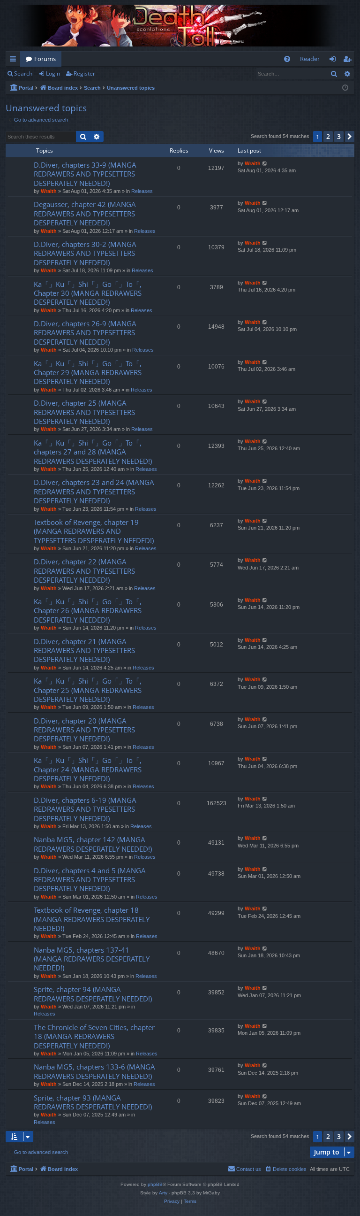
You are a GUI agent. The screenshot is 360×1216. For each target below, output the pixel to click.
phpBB (155, 1184)
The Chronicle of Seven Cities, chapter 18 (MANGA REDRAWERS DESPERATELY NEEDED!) (94, 1036)
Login (53, 73)
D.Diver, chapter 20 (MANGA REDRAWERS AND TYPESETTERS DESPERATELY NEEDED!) (84, 730)
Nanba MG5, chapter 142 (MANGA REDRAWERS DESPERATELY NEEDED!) (93, 844)
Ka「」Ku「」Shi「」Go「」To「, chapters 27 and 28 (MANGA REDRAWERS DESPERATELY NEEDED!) (93, 452)
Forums (45, 58)
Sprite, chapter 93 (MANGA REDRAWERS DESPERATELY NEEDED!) (93, 1102)
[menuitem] (287, 59)
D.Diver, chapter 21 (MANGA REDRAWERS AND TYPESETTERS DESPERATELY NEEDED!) (84, 650)
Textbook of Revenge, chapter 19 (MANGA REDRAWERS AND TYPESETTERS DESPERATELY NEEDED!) (94, 531)
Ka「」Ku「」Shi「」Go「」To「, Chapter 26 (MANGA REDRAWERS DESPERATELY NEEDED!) (88, 610)
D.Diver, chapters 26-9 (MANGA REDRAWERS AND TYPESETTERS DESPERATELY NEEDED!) (85, 332)
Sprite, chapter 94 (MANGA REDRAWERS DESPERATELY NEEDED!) (93, 994)
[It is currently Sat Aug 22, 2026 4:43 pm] (345, 88)
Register (84, 73)
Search (23, 73)
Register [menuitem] (349, 60)
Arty (163, 1192)
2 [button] (328, 136)
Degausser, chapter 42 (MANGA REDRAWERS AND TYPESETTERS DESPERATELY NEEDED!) (85, 213)
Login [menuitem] (334, 60)
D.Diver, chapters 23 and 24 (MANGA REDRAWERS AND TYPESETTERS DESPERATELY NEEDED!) (94, 491)
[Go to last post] (265, 163)
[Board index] (180, 25)
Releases (142, 191)
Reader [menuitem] (310, 58)
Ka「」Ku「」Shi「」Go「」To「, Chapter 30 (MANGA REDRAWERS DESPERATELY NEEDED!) (88, 293)
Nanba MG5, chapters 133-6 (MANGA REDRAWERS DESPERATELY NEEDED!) (94, 1071)
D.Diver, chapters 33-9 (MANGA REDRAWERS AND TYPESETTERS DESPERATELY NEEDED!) (85, 174)
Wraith (49, 191)
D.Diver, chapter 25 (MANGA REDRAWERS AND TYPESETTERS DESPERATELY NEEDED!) (84, 412)
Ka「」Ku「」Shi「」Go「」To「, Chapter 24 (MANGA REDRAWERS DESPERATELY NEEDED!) (88, 769)
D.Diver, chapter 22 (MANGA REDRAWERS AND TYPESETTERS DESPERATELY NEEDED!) (84, 571)
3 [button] (339, 136)
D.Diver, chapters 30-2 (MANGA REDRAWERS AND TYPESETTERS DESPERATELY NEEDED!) (85, 253)
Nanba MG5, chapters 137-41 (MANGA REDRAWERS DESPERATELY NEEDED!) (92, 959)
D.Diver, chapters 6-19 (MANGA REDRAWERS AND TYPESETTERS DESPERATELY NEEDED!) (85, 809)
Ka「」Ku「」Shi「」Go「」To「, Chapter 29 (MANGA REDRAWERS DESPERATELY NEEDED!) (88, 372)
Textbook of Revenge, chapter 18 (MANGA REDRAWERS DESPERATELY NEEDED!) (92, 919)
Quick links (14, 60)
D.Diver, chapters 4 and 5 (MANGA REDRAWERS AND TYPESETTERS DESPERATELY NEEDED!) (90, 879)
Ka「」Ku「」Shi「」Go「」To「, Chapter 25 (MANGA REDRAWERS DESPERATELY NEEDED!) (88, 690)
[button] (349, 136)
